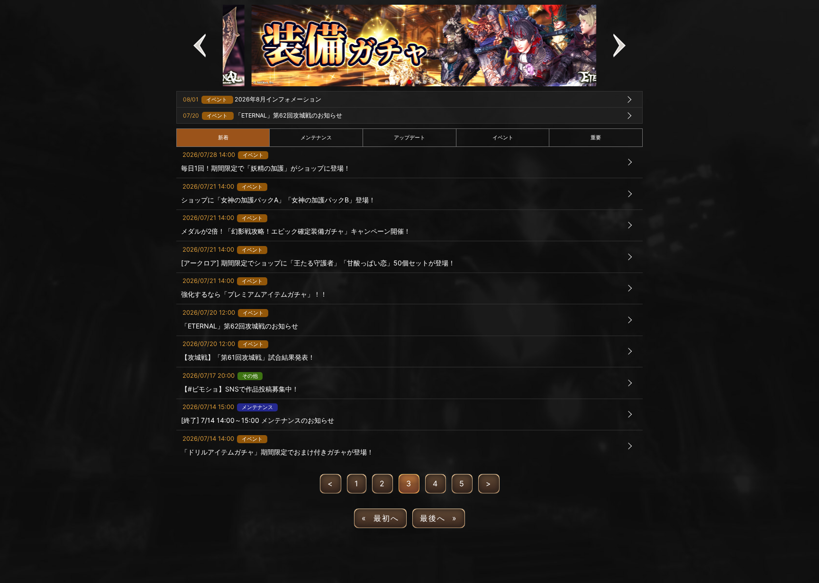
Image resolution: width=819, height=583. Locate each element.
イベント (502, 137)
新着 (223, 137)
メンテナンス (316, 137)
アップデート (409, 137)
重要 (596, 137)
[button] (199, 45)
